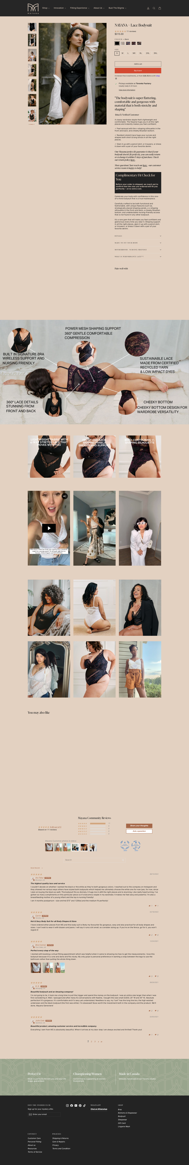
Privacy (55, 1145)
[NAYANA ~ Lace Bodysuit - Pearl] (119, 297)
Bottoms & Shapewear (127, 1113)
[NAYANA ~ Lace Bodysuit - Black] (116, 297)
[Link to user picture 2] (47, 968)
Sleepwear (122, 1119)
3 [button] (94, 1041)
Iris (128, 43)
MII (134, 53)
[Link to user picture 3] (59, 968)
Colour (122, 39)
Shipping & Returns (60, 1138)
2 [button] (91, 1041)
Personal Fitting (34, 1141)
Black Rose (139, 43)
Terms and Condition (61, 1148)
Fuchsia (133, 43)
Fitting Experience (79, 8)
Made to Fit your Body (126, 243)
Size (117, 49)
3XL (155, 53)
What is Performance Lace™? (129, 256)
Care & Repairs (58, 1141)
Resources (32, 1148)
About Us (98, 8)
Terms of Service (35, 1152)
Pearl (122, 43)
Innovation (59, 8)
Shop (45, 8)
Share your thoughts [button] (139, 826)
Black (117, 43)
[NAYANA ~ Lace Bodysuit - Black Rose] (116, 299)
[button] (121, 31)
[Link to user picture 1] (36, 968)
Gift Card (122, 1123)
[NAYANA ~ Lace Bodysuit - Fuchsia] (124, 297)
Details (118, 236)
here (133, 159)
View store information (127, 90)
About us (31, 1145)
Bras (120, 1109)
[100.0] (125, 845)
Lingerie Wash (124, 1126)
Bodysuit (121, 1116)
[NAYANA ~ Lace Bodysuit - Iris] (121, 297)
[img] (36, 875)
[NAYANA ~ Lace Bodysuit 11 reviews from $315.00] (120, 284)
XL (141, 53)
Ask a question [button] (139, 831)
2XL (148, 53)
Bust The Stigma (117, 8)
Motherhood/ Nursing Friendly (131, 250)
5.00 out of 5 (55, 827)
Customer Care (34, 1138)
